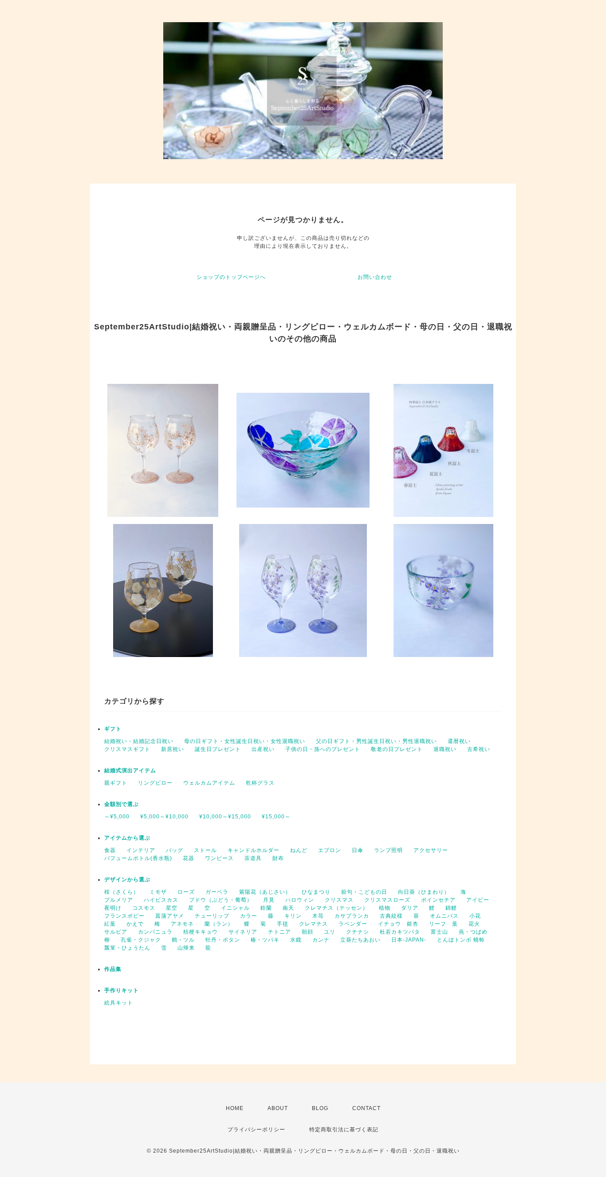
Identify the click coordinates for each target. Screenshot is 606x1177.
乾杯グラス (260, 783)
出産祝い (263, 749)
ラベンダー (352, 924)
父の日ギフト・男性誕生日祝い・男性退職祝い (376, 741)
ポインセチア (438, 900)
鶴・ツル (183, 940)
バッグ (174, 850)
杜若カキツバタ (400, 932)
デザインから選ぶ (127, 879)
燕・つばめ (473, 932)
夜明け (113, 908)
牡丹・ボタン (222, 940)
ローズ (186, 892)
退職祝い (444, 749)
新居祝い (172, 749)
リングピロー (155, 783)
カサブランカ (351, 916)
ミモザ (158, 892)
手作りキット (121, 990)
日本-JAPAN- (408, 940)
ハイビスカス (161, 900)
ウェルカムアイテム (209, 783)
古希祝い (478, 749)
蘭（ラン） (219, 924)
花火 (474, 924)
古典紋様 (391, 916)
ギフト (113, 729)
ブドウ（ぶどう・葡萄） (220, 900)
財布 (278, 858)
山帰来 (186, 948)
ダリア (409, 908)
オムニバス (444, 916)
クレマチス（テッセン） (336, 908)
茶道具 (253, 858)
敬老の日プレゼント (397, 749)
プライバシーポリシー (256, 1129)
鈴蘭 (266, 908)
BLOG (320, 1108)
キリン (293, 916)
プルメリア (118, 900)
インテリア (140, 850)
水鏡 (296, 940)
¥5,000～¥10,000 (164, 816)
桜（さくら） (121, 892)
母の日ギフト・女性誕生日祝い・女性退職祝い (244, 741)
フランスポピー (124, 916)
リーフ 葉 (443, 924)
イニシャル (235, 908)
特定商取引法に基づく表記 (343, 1129)
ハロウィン (299, 900)
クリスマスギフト (127, 749)
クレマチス (313, 924)
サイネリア (242, 932)
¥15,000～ (276, 816)
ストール (205, 850)
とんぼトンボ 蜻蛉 (461, 940)
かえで (135, 924)
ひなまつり (316, 892)
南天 (288, 908)
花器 (188, 858)
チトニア (279, 932)
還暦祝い (459, 741)
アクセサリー (430, 850)
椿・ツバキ (265, 940)
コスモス (143, 908)
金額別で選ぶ (121, 804)
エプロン (329, 850)
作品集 (113, 969)
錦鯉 (451, 908)
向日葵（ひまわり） (424, 892)
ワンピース (219, 858)
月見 (269, 900)
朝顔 (307, 932)
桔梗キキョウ (200, 932)
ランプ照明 (388, 850)
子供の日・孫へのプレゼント (322, 749)
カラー (248, 916)
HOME (235, 1108)
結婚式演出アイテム (130, 770)
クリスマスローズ (387, 900)
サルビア (115, 932)
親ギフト (115, 783)
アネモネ (182, 924)
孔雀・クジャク (141, 940)
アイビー (477, 900)
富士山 (439, 932)
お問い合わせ (375, 277)
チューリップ (212, 916)
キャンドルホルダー (253, 850)
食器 (110, 850)
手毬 (282, 924)
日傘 (357, 850)
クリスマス (339, 900)
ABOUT (278, 1108)
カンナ (321, 940)
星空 (171, 908)
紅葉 (110, 924)
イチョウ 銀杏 (398, 924)
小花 (475, 916)
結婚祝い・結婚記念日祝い (138, 741)
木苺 (318, 916)
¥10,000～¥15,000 (225, 816)
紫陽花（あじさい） (265, 892)
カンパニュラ (155, 932)
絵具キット (118, 1003)
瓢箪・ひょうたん (127, 948)
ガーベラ (216, 892)
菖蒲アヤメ (169, 916)
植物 (384, 908)
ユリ (329, 932)
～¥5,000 (117, 816)
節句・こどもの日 (364, 892)
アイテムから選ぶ (127, 838)
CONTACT (366, 1108)
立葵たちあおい (360, 940)
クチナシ (357, 932)
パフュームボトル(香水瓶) (138, 858)
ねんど (298, 850)
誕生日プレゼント (218, 749)
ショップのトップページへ (231, 277)
